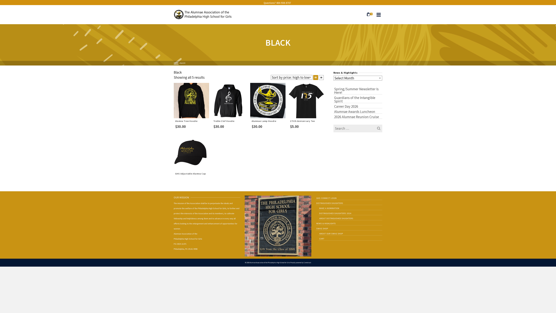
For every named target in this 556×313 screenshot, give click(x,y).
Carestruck (307, 263)
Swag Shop (322, 228)
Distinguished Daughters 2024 (335, 213)
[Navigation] (378, 14)
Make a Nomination (329, 208)
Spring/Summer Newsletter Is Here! (356, 90)
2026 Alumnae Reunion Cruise (356, 116)
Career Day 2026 (346, 106)
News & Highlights (326, 223)
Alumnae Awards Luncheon (354, 111)
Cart (321, 238)
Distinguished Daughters (329, 203)
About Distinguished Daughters (336, 218)
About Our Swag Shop (331, 233)
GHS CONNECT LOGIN (326, 198)
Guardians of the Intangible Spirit (354, 99)
